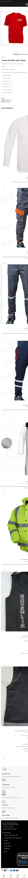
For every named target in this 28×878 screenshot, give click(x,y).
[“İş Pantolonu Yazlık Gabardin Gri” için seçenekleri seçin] (4, 339)
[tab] (16, 54)
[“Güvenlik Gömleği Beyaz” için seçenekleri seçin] (4, 186)
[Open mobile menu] (1, 4)
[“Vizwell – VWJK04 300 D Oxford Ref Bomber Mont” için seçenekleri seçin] (4, 570)
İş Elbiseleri (21, 483)
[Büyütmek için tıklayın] (4, 43)
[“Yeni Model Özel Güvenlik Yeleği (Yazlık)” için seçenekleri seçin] (4, 665)
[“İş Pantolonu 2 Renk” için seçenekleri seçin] (4, 263)
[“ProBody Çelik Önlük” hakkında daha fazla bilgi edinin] (4, 492)
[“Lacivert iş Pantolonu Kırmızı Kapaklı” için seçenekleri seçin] (4, 414)
